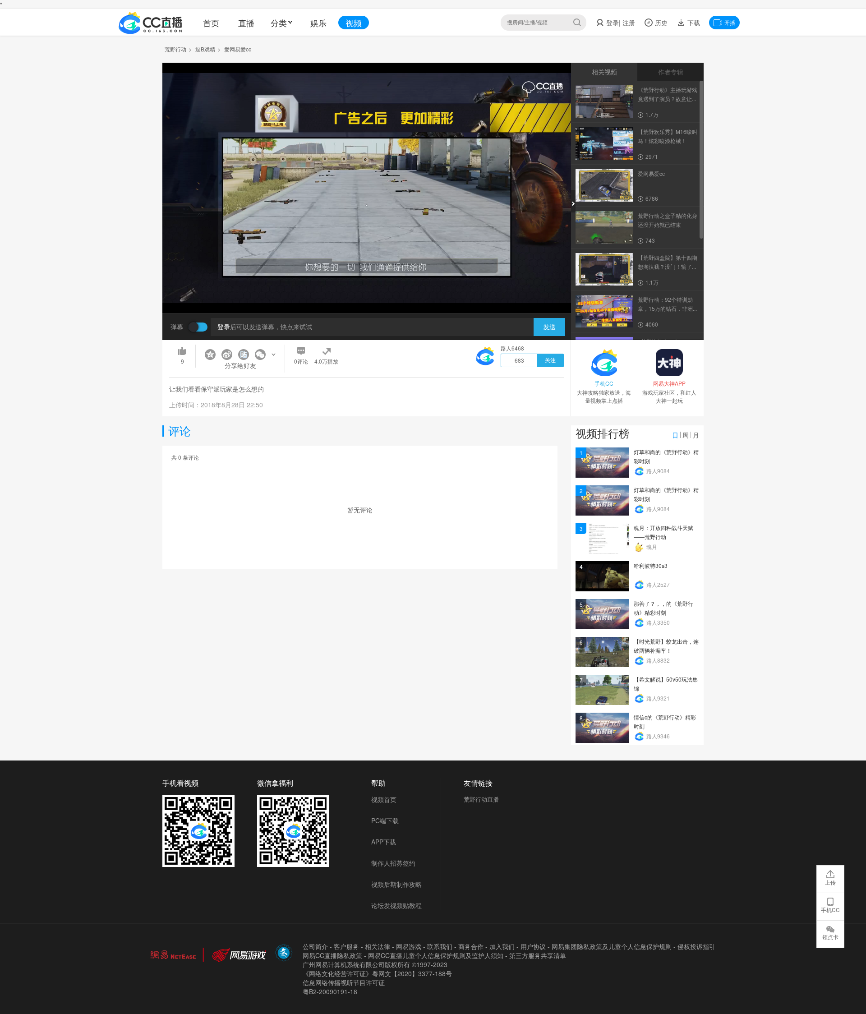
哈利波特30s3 (651, 565)
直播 (246, 22)
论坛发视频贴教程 (396, 905)
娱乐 (318, 22)
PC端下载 (385, 820)
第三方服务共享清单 (537, 955)
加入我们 (502, 946)
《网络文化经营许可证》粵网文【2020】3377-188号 (377, 973)
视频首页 (383, 799)
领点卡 (830, 936)
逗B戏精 (205, 49)
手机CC (830, 909)
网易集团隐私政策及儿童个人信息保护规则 (612, 946)
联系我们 (439, 946)
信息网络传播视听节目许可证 (344, 982)
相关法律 (377, 946)
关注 (550, 360)
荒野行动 (175, 49)
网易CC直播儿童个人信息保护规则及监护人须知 (435, 955)
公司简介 (315, 946)
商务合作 (471, 946)
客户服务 (346, 946)
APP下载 (383, 842)
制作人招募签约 (393, 863)
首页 (211, 22)
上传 (830, 882)
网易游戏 (408, 946)
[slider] (366, 292)
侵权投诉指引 (696, 946)
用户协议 (533, 946)
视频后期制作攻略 (396, 884)
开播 (729, 22)
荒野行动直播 (481, 799)
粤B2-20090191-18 (330, 991)
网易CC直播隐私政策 (332, 955)
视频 (353, 22)
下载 (693, 22)
